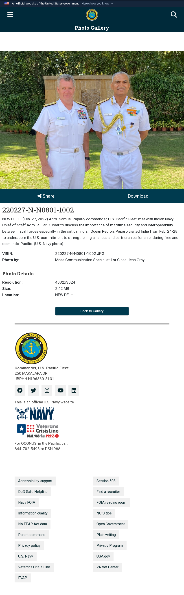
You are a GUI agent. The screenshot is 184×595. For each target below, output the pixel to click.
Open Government (110, 524)
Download (138, 196)
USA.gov (103, 556)
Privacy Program (109, 545)
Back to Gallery (92, 311)
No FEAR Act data (32, 524)
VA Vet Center (107, 567)
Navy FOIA (26, 502)
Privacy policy (29, 545)
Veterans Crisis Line (34, 567)
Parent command (31, 535)
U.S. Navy (25, 556)
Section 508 (106, 481)
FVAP (22, 578)
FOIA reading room (111, 502)
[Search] (174, 15)
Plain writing (106, 535)
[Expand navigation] (10, 15)
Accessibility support (35, 481)
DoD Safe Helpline (33, 492)
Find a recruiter (108, 492)
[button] (98, 3)
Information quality (33, 513)
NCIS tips (104, 513)
